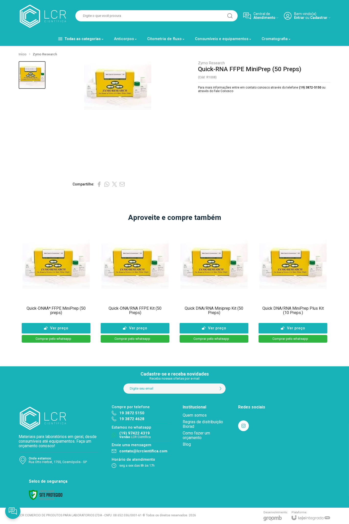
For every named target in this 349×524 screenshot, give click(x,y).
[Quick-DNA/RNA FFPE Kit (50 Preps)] (135, 285)
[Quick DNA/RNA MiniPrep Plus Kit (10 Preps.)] (293, 285)
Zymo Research (45, 54)
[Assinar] (220, 388)
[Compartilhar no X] (114, 184)
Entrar (299, 18)
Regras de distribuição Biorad (203, 424)
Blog (187, 444)
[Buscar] (230, 15)
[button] (32, 75)
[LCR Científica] (44, 16)
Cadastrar (319, 18)
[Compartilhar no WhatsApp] (106, 184)
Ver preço (59, 328)
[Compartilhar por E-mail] (122, 184)
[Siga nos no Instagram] (243, 425)
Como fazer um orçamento (196, 435)
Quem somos (195, 415)
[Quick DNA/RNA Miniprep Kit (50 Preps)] (214, 285)
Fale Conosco (223, 91)
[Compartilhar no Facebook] (99, 184)
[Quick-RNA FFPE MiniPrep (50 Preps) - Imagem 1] (32, 75)
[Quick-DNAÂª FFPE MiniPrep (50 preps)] (56, 285)
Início (23, 54)
